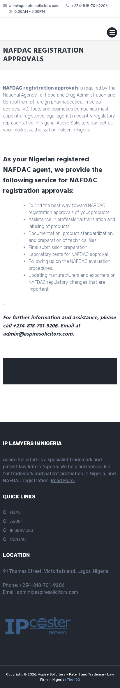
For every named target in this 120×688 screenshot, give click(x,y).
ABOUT (16, 521)
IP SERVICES (21, 530)
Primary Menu (112, 34)
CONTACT (19, 539)
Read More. (63, 480)
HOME (15, 512)
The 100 (73, 680)
